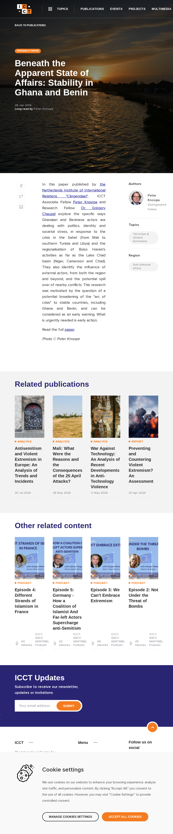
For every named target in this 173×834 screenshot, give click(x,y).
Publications (92, 9)
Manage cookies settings (70, 816)
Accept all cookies (125, 816)
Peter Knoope (43, 108)
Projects (137, 9)
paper (69, 330)
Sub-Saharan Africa (142, 266)
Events (116, 9)
